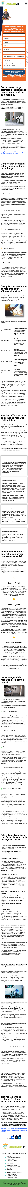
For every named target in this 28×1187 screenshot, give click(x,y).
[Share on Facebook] (12, 1137)
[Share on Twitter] (16, 1137)
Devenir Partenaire (12, 1183)
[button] (26, 3)
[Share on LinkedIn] (19, 1137)
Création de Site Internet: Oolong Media (17, 1184)
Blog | (20, 1182)
